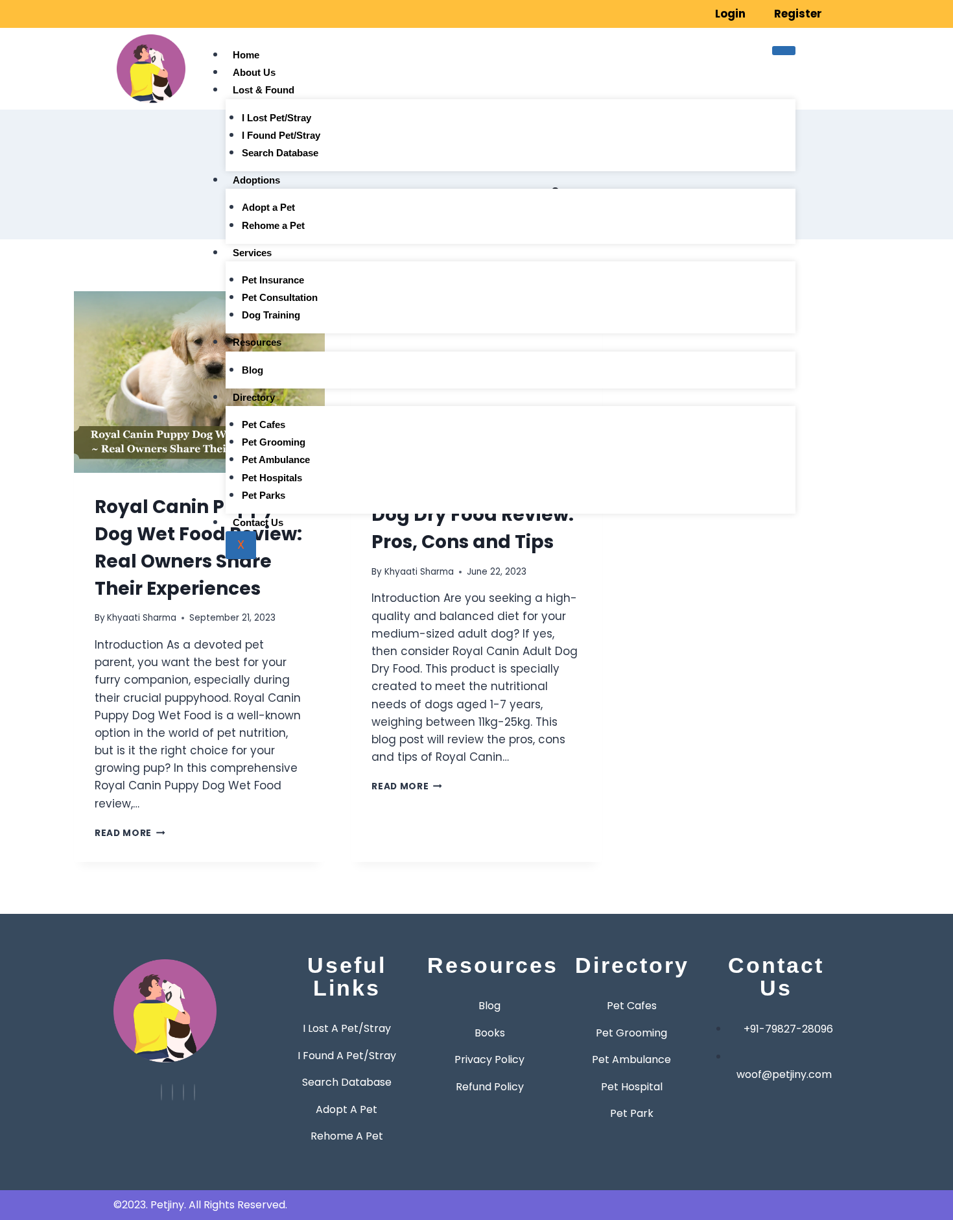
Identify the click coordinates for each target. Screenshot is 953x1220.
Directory (254, 397)
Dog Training (271, 314)
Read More (130, 833)
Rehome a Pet (273, 225)
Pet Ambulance (276, 459)
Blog (252, 370)
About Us (254, 72)
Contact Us (258, 522)
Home (246, 54)
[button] (839, 70)
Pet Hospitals (272, 477)
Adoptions (256, 179)
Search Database (280, 152)
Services (252, 252)
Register (798, 13)
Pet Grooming (273, 442)
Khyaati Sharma (141, 618)
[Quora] (194, 1092)
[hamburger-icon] (783, 50)
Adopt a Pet (268, 207)
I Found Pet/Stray (281, 135)
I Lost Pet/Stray (276, 117)
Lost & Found (263, 89)
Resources (257, 342)
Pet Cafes (263, 424)
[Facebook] (155, 13)
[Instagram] (137, 13)
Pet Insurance (273, 279)
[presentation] (199, 382)
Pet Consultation (280, 297)
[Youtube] (161, 1092)
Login (730, 13)
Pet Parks (263, 495)
